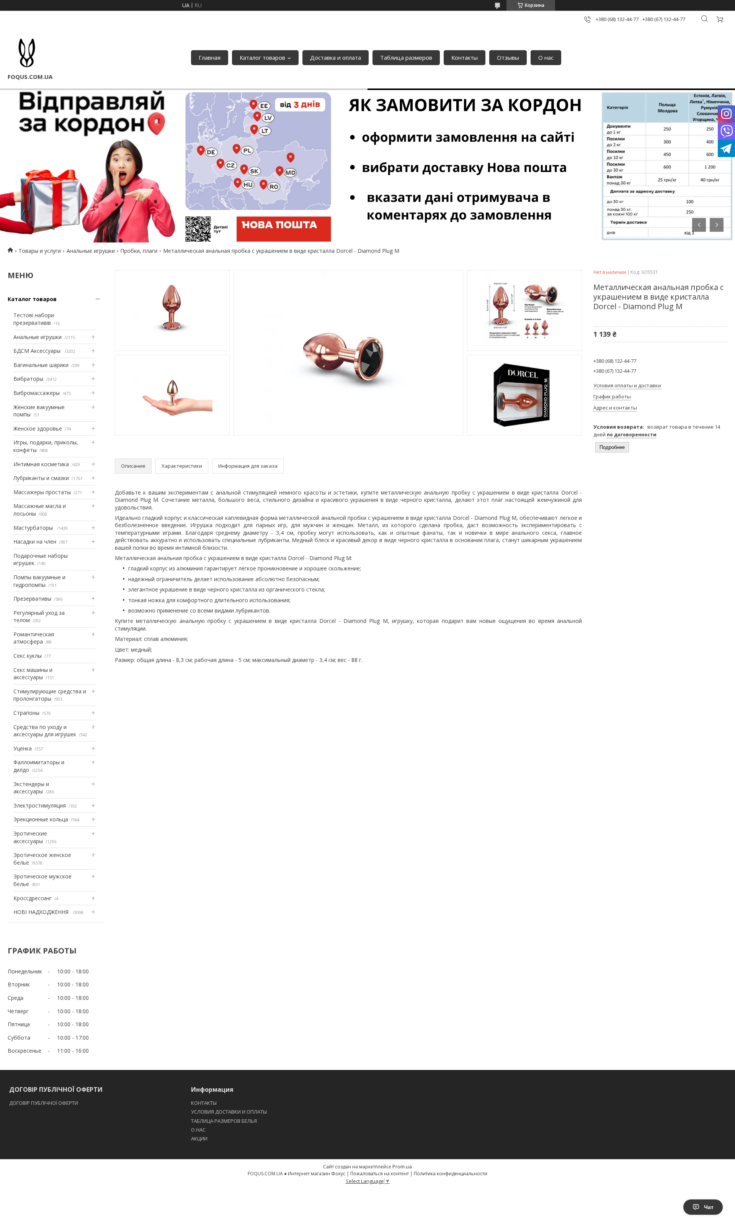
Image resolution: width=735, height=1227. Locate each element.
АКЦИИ (199, 1138)
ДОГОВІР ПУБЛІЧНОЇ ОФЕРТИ (44, 1102)
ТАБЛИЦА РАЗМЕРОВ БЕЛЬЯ (224, 1120)
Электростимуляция (39, 805)
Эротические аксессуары (30, 837)
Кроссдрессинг (32, 898)
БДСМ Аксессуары (37, 350)
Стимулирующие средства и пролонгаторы (49, 695)
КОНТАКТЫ (204, 1102)
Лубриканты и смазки (41, 478)
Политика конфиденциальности (450, 1173)
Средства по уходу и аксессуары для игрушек (44, 730)
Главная (209, 57)
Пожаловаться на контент (379, 1173)
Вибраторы (28, 378)
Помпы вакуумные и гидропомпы (39, 580)
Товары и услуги (39, 250)
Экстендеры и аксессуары (31, 787)
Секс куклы (27, 655)
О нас (546, 57)
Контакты (464, 57)
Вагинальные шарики (41, 365)
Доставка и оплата (335, 57)
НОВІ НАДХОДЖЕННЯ (41, 912)
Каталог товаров (262, 57)
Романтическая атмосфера (33, 638)
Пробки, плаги (138, 250)
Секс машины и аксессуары (32, 673)
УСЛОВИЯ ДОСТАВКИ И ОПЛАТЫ (229, 1111)
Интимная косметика (41, 464)
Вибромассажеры (36, 392)
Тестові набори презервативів (33, 318)
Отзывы (508, 57)
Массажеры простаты (42, 492)
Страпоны (26, 712)
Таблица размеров (406, 57)
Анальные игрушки (91, 250)
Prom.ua (402, 1166)
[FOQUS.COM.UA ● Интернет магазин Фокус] (27, 53)
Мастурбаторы (33, 527)
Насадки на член (34, 541)
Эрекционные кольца (40, 819)
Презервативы (32, 598)
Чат (709, 1207)
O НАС (198, 1129)
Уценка (22, 748)
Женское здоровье (37, 428)
